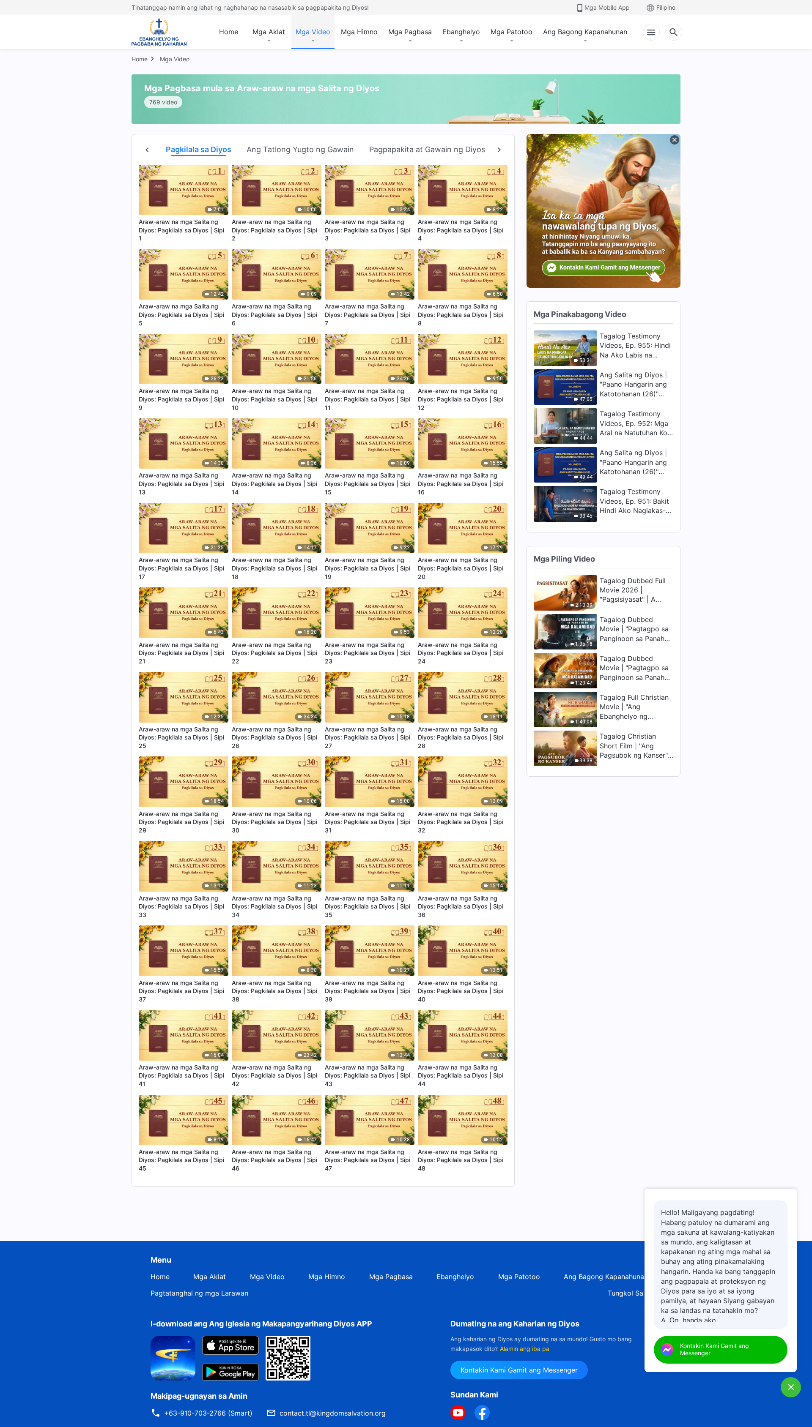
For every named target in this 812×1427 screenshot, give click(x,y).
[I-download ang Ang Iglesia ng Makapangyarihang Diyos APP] (173, 1357)
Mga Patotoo (511, 31)
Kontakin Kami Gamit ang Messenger (519, 1370)
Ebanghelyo (461, 31)
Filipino (665, 7)
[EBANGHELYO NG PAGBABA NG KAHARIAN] (159, 32)
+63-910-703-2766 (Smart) (208, 1413)
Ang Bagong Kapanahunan (585, 31)
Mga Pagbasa (410, 31)
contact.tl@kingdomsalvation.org (333, 1413)
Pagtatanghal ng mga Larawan (199, 1293)
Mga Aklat (268, 31)
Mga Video (313, 31)
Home (228, 31)
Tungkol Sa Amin (634, 1293)
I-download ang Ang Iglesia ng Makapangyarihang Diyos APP (261, 1323)
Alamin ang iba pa (524, 1348)
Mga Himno (359, 31)
